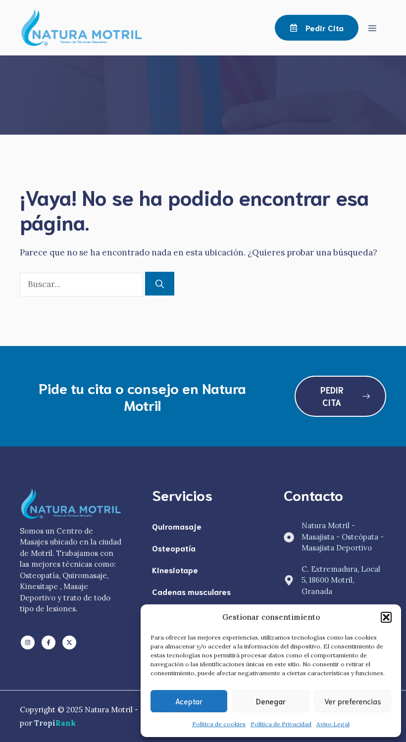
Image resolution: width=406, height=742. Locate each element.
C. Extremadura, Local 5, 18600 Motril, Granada (341, 580)
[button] (386, 617)
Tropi (55, 723)
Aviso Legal (333, 724)
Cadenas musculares (191, 591)
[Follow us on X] (69, 642)
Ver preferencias (352, 701)
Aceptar (189, 701)
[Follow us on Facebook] (48, 642)
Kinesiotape (175, 569)
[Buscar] (159, 284)
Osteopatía (174, 548)
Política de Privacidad (281, 724)
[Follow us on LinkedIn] (28, 642)
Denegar (271, 701)
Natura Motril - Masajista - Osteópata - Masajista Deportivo (343, 536)
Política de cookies (219, 724)
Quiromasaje (177, 526)
